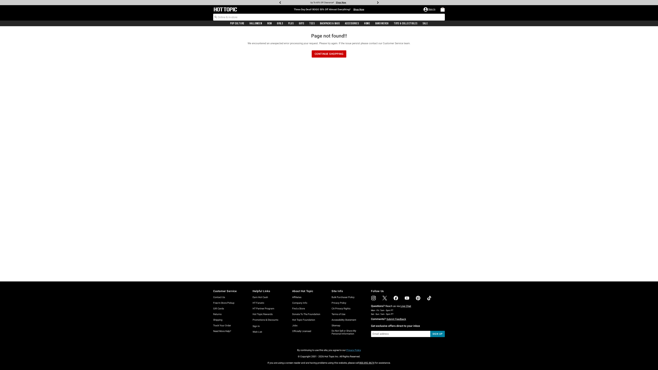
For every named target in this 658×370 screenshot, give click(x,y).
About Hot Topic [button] (302, 291)
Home (367, 23)
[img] (373, 298)
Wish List (257, 331)
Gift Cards (218, 308)
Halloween (255, 23)
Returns (217, 314)
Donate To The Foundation (306, 314)
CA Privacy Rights (341, 308)
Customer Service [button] (225, 291)
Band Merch (382, 23)
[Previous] (280, 2)
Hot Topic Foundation (303, 319)
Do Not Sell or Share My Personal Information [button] (344, 332)
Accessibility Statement (344, 319)
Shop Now (341, 2)
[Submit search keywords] (215, 17)
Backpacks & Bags (330, 23)
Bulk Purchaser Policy (343, 297)
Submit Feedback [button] (396, 319)
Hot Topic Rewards (263, 314)
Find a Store (298, 308)
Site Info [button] (337, 291)
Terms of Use (338, 314)
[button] (429, 9)
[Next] (377, 2)
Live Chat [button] (405, 306)
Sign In (256, 326)
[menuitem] (442, 9)
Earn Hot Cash (260, 297)
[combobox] (329, 17)
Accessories (352, 23)
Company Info (299, 302)
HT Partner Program (263, 308)
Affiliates (296, 297)
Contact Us (219, 297)
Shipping (217, 319)
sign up (437, 333)
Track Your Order (222, 325)
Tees (312, 23)
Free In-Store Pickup (223, 302)
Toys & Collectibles (405, 23)
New (269, 23)
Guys (301, 23)
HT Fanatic (258, 302)
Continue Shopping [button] (329, 54)
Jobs (294, 325)
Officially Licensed (301, 331)
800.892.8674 (366, 362)
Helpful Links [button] (261, 291)
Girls (280, 23)
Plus (291, 23)
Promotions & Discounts (265, 319)
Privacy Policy (339, 302)
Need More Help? (222, 331)
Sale (425, 23)
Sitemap (336, 325)
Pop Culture (237, 23)
